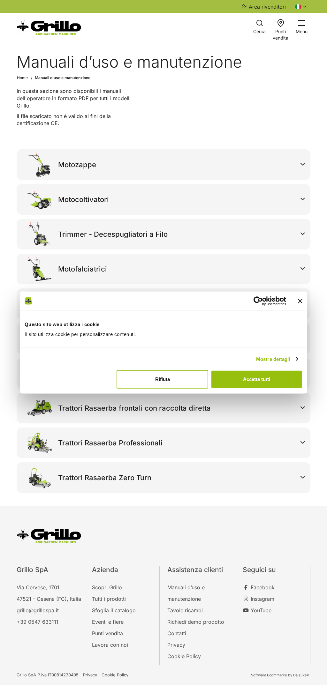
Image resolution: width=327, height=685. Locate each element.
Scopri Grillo (107, 587)
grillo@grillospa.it (38, 610)
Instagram (261, 599)
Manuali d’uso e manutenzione (62, 77)
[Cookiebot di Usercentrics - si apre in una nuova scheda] (258, 301)
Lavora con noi (110, 645)
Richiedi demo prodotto (195, 622)
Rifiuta (162, 379)
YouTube (260, 610)
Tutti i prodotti (109, 599)
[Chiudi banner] (300, 301)
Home (22, 77)
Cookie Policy (184, 656)
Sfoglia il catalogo (114, 610)
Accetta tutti (256, 379)
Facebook (262, 587)
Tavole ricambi (185, 610)
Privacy (176, 645)
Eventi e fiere (108, 622)
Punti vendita (107, 633)
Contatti (176, 633)
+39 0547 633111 (37, 622)
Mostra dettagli (273, 358)
